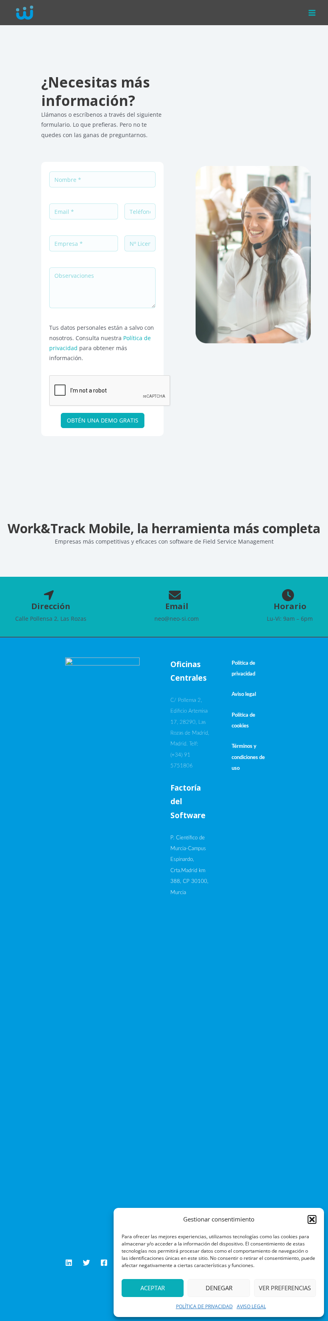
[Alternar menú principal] (312, 12)
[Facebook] (104, 1262)
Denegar (219, 1288)
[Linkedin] (68, 1262)
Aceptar (152, 1288)
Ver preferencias (285, 1288)
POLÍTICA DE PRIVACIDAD (204, 1306)
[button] (312, 1219)
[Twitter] (86, 1262)
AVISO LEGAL (251, 1306)
